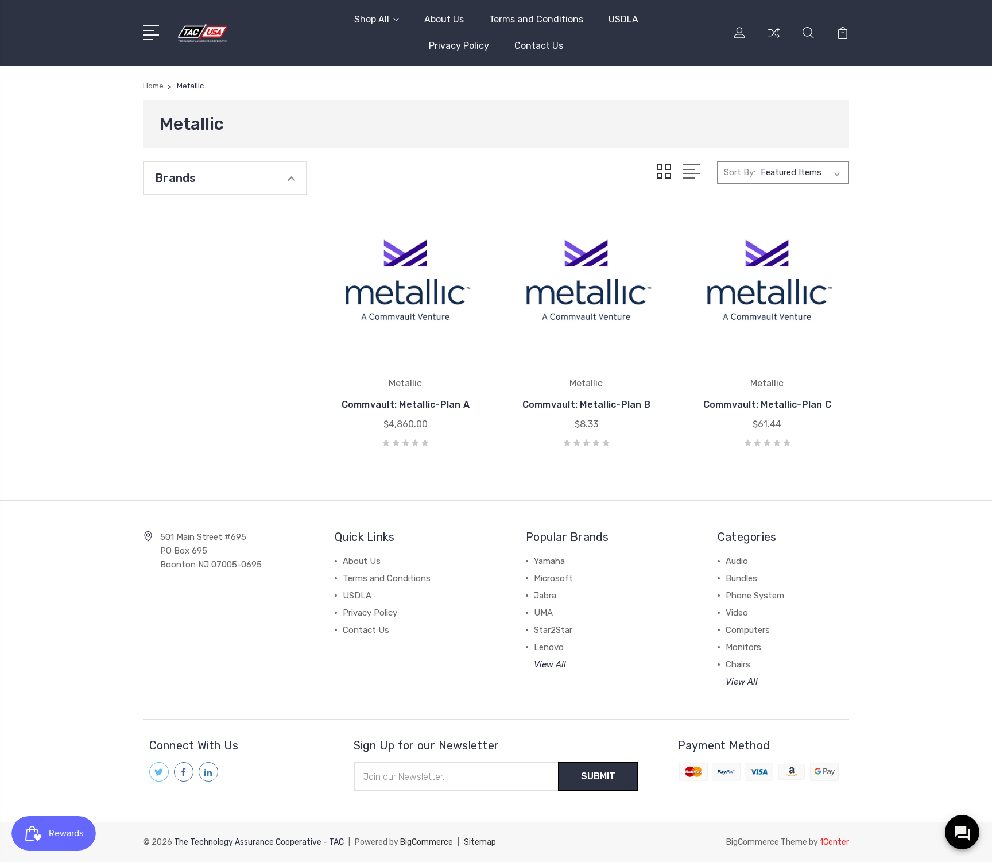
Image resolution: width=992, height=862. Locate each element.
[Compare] (774, 39)
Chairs (738, 664)
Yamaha (549, 561)
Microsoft (553, 578)
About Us (444, 19)
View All (550, 664)
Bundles (741, 578)
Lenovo (549, 647)
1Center (834, 842)
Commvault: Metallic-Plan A (406, 404)
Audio (737, 561)
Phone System (755, 595)
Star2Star (553, 630)
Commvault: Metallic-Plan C (767, 404)
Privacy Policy (459, 45)
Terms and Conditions (536, 19)
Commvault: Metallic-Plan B (586, 404)
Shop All (371, 19)
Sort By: (739, 172)
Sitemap (480, 842)
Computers (748, 630)
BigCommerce (426, 842)
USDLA (623, 19)
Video (737, 613)
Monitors (743, 647)
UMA (543, 613)
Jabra (545, 595)
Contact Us (538, 45)
